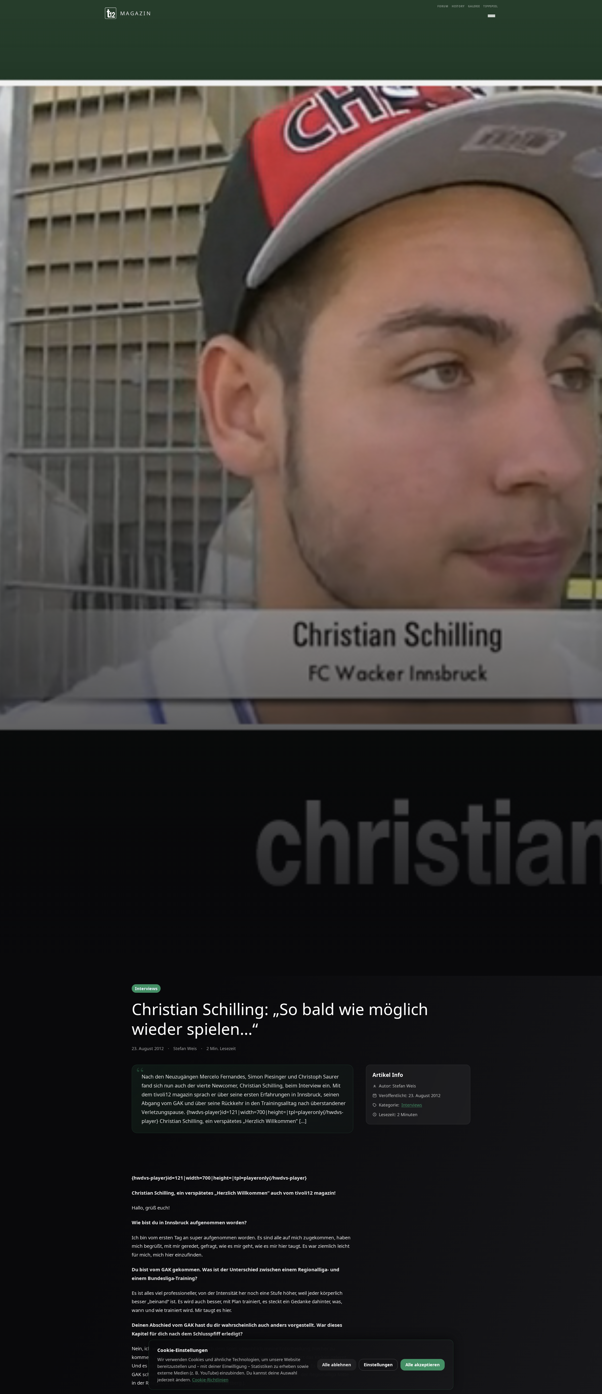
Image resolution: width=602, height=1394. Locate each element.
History (458, 6)
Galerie (474, 6)
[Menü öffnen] (491, 16)
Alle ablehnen (336, 1364)
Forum (442, 6)
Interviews (146, 988)
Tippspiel (490, 6)
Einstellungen (378, 1364)
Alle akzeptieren (422, 1364)
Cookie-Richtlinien (210, 1379)
